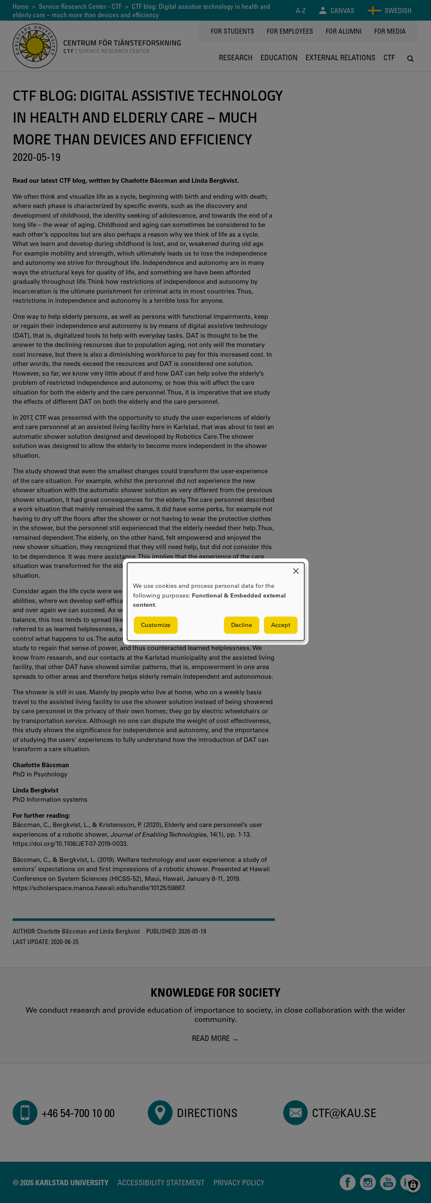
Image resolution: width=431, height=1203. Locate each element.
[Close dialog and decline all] (295, 568)
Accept (280, 625)
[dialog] (215, 601)
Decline (241, 625)
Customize (155, 625)
